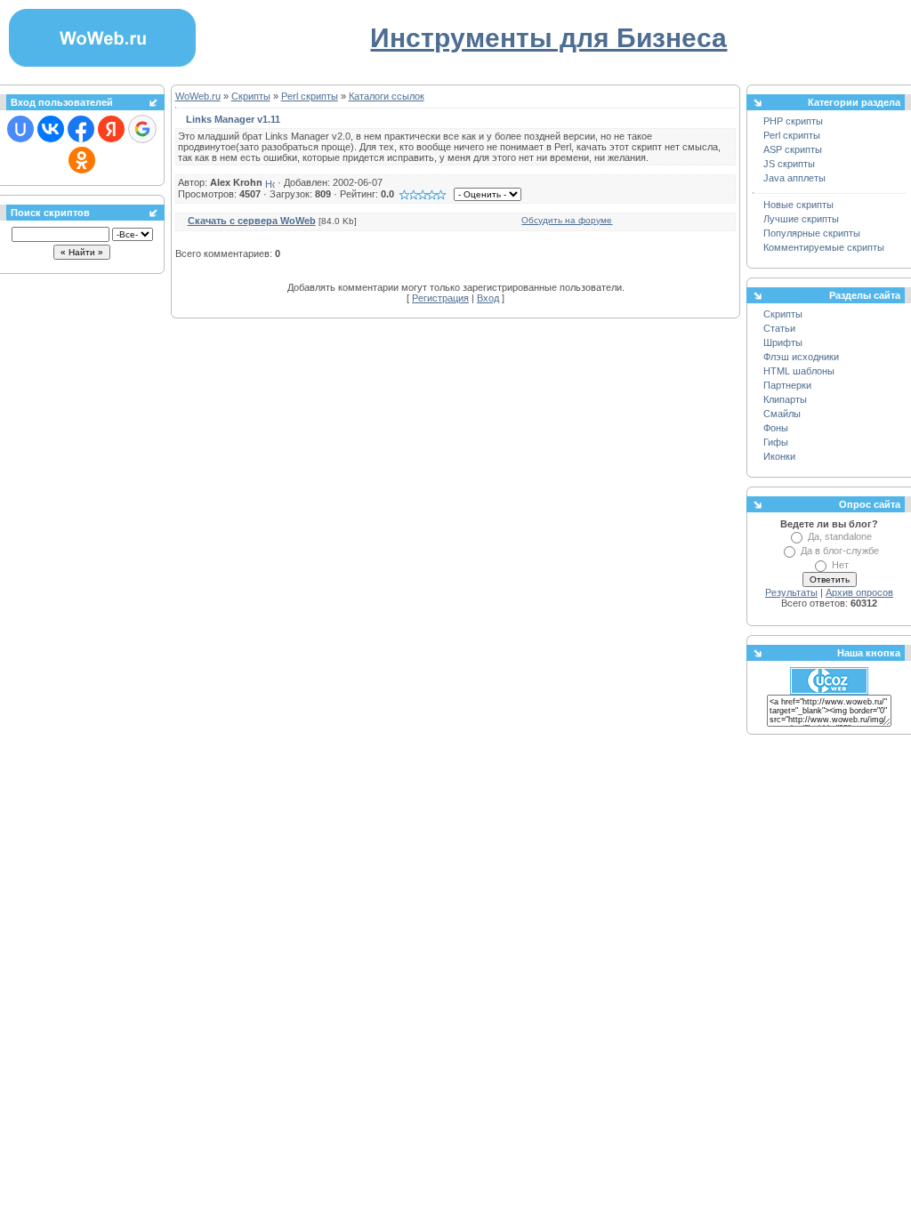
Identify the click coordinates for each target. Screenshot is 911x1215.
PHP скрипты (793, 121)
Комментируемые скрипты (823, 247)
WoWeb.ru (198, 96)
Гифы (775, 442)
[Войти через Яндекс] (111, 129)
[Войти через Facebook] (81, 129)
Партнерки (787, 385)
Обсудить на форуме (566, 220)
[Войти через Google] (142, 129)
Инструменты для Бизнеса (548, 37)
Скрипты (250, 96)
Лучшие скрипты (801, 218)
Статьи (779, 328)
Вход (488, 298)
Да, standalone (840, 536)
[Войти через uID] (20, 129)
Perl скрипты (309, 96)
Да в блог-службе (840, 550)
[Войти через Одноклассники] (82, 160)
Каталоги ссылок (386, 96)
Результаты (791, 592)
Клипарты (785, 399)
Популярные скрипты (811, 233)
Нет (840, 564)
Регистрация (440, 298)
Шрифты (782, 342)
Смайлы (782, 413)
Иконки (779, 456)
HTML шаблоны (798, 371)
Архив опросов (859, 592)
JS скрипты (789, 163)
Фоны (775, 427)
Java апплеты (794, 178)
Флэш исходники (801, 356)
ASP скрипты (792, 149)
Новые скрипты (798, 204)
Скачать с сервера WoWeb (252, 220)
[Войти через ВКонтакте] (50, 129)
